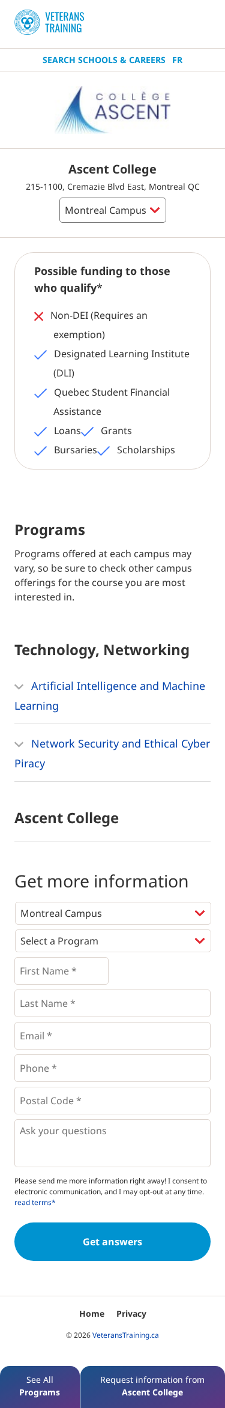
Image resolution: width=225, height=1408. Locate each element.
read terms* (35, 1202)
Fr (177, 59)
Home (91, 1313)
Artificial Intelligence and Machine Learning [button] (109, 695)
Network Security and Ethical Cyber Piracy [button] (112, 753)
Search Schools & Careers (104, 59)
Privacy (131, 1313)
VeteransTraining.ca (125, 1335)
